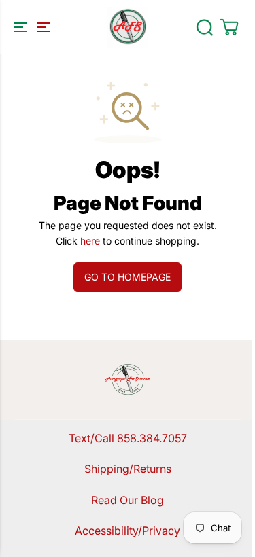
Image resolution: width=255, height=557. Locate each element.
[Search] (204, 27)
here (90, 241)
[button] (30, 27)
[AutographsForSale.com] (127, 27)
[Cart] (229, 27)
